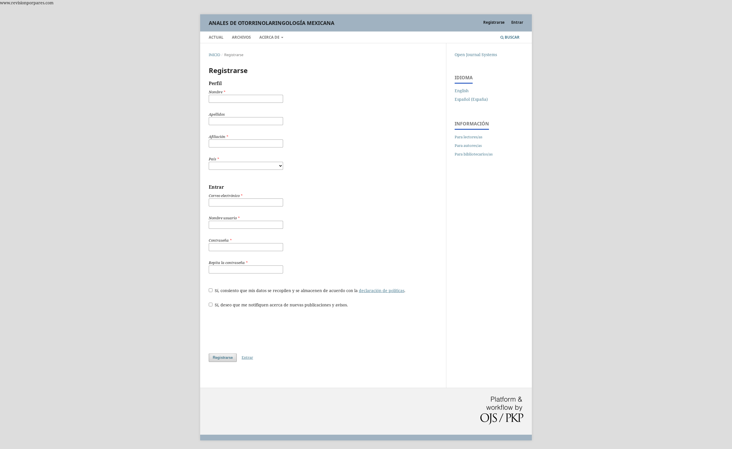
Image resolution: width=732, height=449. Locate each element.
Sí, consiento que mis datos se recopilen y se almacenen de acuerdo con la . (309, 290)
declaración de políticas (381, 290)
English (462, 90)
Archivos (241, 37)
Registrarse (494, 22)
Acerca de (269, 37)
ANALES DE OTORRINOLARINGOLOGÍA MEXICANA (271, 22)
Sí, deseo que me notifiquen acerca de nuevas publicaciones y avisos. (281, 305)
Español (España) (471, 99)
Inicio (214, 54)
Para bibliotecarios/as (474, 154)
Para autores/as (468, 145)
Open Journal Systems (476, 54)
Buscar (512, 37)
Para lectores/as (468, 136)
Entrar (517, 22)
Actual (216, 37)
